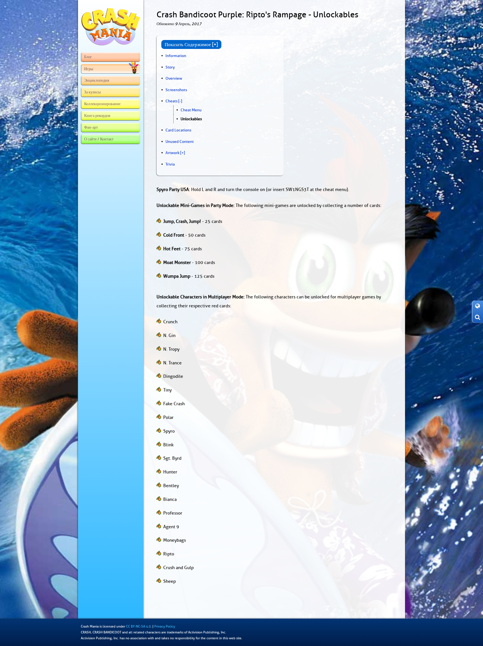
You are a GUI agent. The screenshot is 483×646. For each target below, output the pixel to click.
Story (170, 67)
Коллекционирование (102, 103)
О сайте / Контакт (98, 139)
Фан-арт (91, 127)
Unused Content (179, 141)
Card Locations (178, 130)
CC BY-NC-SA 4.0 (138, 626)
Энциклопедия (96, 80)
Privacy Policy (164, 626)
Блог (88, 56)
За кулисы (92, 92)
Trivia (170, 164)
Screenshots (176, 89)
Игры (88, 68)
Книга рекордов (97, 115)
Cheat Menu (191, 109)
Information (175, 55)
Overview (173, 78)
